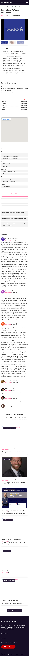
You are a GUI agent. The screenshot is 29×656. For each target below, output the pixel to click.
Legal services (7, 459)
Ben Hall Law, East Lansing (9, 479)
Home (2, 7)
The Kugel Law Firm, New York (10, 600)
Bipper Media (10, 629)
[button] (26, 29)
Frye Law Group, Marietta (9, 570)
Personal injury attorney (15, 15)
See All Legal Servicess (14, 610)
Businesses (8, 7)
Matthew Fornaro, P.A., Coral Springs (11, 539)
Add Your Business (9, 646)
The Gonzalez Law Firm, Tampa (10, 448)
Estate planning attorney (9, 428)
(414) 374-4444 (7, 90)
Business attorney (8, 519)
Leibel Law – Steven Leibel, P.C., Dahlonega (13, 510)
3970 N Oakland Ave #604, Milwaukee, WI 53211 (15, 88)
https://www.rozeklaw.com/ (10, 93)
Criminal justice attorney (9, 580)
